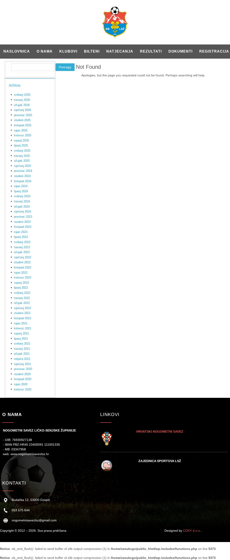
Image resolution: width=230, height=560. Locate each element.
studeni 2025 (22, 120)
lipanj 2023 (21, 237)
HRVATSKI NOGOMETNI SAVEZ (159, 431)
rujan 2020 (20, 384)
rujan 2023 (20, 232)
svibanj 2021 (22, 343)
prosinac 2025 (23, 115)
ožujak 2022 (22, 303)
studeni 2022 (22, 262)
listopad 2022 (22, 267)
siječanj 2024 (22, 211)
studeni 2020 (22, 374)
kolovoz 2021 (22, 328)
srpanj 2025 (21, 140)
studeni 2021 (22, 313)
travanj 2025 (22, 155)
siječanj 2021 (22, 364)
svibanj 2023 (22, 242)
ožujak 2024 (22, 206)
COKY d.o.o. (192, 530)
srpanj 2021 (21, 333)
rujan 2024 (20, 186)
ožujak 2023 (22, 252)
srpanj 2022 (21, 282)
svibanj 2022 (22, 292)
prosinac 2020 (23, 369)
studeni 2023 (22, 222)
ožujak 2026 (22, 105)
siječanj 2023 (22, 257)
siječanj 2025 (22, 166)
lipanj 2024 (21, 191)
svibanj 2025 (22, 150)
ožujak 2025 (22, 160)
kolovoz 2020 (22, 389)
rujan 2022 (20, 272)
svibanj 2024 (22, 196)
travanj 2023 (22, 247)
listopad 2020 (22, 379)
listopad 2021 (22, 318)
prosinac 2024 (23, 171)
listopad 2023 (22, 226)
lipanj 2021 (21, 338)
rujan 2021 (20, 323)
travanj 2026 (22, 100)
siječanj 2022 (22, 308)
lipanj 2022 (21, 287)
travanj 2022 (22, 298)
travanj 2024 (22, 201)
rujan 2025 (20, 130)
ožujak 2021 (22, 353)
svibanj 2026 (22, 94)
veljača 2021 (22, 359)
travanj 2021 (22, 348)
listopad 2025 (22, 125)
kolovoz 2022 (22, 277)
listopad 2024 (22, 181)
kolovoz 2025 (22, 135)
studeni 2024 (22, 176)
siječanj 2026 (22, 110)
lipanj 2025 (21, 145)
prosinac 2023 (23, 216)
